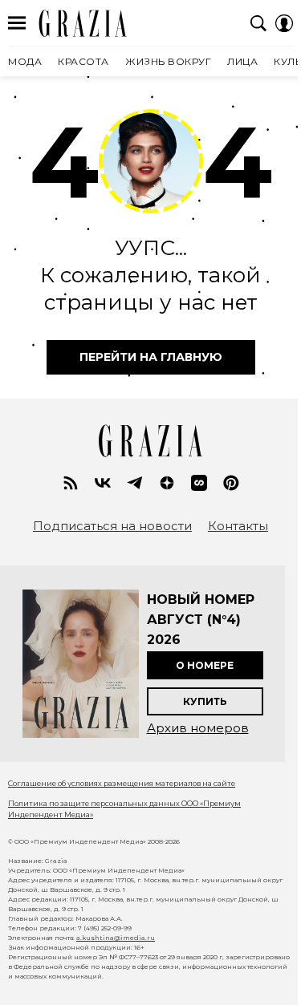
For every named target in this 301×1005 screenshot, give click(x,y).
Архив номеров (198, 728)
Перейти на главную (150, 357)
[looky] (199, 483)
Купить (205, 701)
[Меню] (17, 23)
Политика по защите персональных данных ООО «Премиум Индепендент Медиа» (124, 809)
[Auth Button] (284, 23)
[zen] (167, 483)
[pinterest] (231, 483)
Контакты (238, 526)
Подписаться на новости (112, 526)
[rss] (71, 483)
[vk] (103, 483)
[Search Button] (258, 23)
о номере (205, 665)
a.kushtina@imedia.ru (115, 938)
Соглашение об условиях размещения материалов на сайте (121, 783)
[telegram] (135, 483)
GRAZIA (83, 23)
